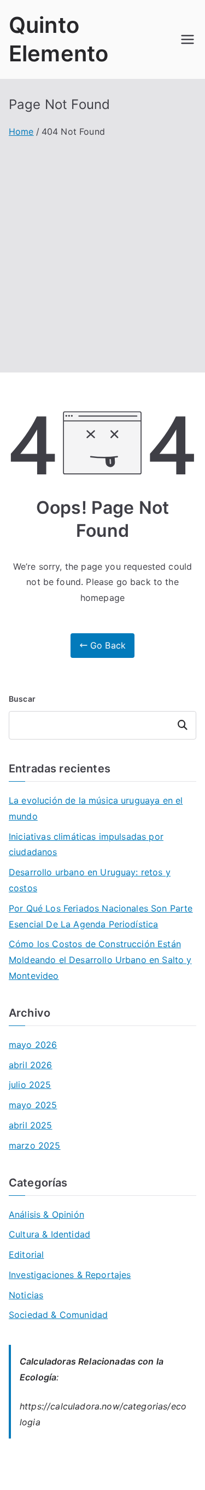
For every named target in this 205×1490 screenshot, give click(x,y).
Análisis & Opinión (46, 1214)
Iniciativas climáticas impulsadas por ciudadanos (86, 844)
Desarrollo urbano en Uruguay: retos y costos (90, 880)
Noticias (26, 1295)
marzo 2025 (35, 1145)
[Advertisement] (102, 248)
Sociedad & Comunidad (58, 1314)
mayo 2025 (33, 1104)
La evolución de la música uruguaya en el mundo (96, 808)
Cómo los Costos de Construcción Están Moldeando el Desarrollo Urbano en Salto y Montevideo (100, 959)
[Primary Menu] (187, 39)
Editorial (26, 1254)
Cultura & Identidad (49, 1234)
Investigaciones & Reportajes (70, 1274)
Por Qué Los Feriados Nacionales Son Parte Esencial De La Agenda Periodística (101, 916)
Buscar (22, 698)
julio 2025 (30, 1084)
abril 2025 (30, 1125)
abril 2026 (30, 1064)
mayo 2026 (33, 1044)
